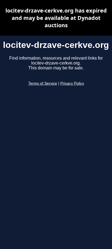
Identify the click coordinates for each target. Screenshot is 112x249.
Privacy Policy (72, 83)
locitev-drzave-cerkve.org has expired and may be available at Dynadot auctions (56, 18)
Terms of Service (42, 83)
